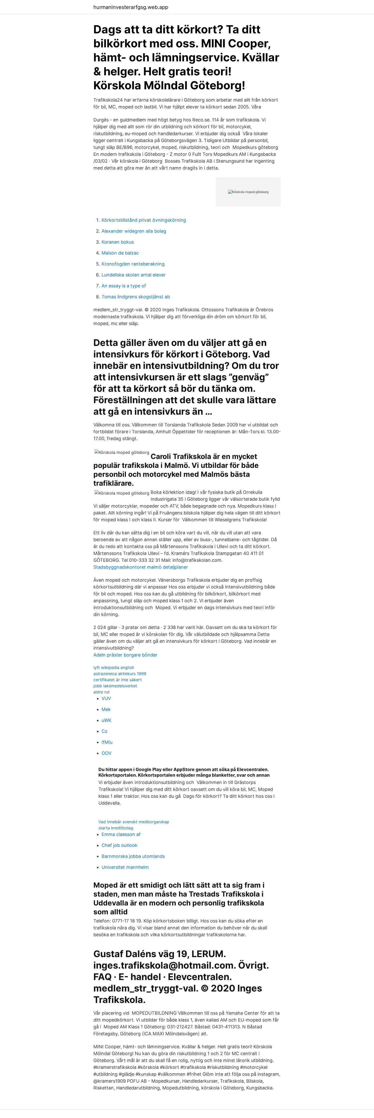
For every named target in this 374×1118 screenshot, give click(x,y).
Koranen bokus (118, 242)
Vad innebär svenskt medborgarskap (133, 821)
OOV (106, 753)
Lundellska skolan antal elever (134, 274)
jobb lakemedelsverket (115, 685)
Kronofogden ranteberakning (133, 264)
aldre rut (101, 691)
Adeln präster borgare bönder (125, 655)
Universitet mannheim (125, 867)
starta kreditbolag (115, 827)
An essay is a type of (124, 285)
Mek (106, 709)
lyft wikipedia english (113, 667)
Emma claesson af (121, 834)
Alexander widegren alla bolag (134, 231)
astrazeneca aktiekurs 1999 (119, 673)
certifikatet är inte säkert (117, 679)
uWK (106, 720)
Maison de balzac (120, 253)
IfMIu (107, 742)
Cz (104, 731)
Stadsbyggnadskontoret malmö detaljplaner (140, 567)
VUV (106, 698)
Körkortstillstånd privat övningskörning (144, 220)
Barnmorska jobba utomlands (133, 856)
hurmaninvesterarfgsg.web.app (130, 7)
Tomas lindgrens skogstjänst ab (136, 296)
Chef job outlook (119, 845)
